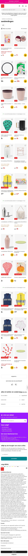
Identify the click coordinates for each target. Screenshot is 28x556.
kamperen (3, 404)
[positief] (12, 384)
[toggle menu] (25, 6)
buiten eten (3, 399)
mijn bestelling (5, 427)
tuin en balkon (4, 395)
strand (23, 399)
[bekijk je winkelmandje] (22, 6)
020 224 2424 (4, 436)
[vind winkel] (25, 421)
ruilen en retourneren (7, 430)
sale (3, 25)
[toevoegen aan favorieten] (12, 32)
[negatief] (15, 384)
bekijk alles (24, 392)
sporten (23, 404)
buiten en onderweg (7, 19)
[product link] (7, 39)
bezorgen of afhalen (7, 429)
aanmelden (14, 458)
